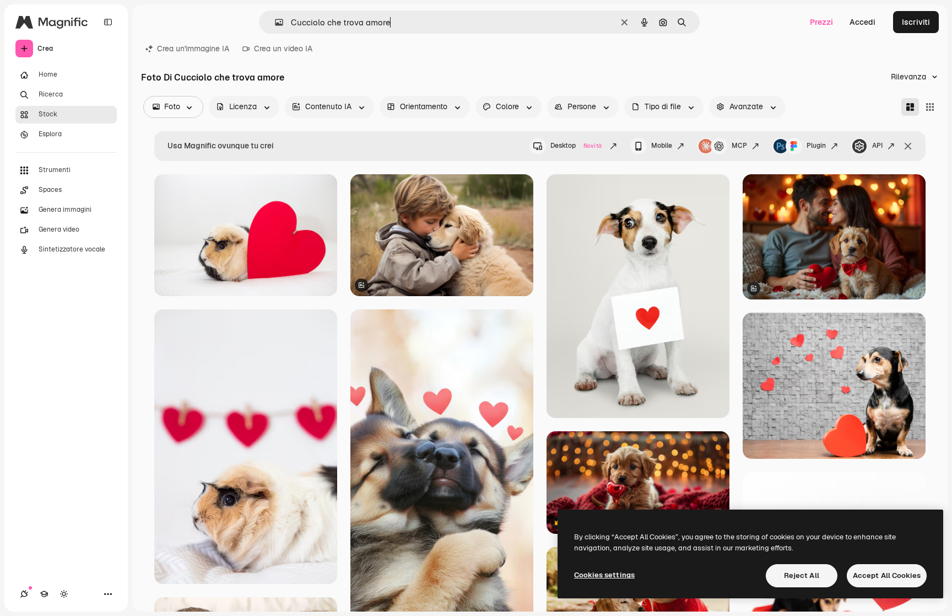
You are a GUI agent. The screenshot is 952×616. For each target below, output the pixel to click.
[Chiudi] (908, 146)
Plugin (816, 145)
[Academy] (44, 594)
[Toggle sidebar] (108, 22)
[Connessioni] (24, 594)
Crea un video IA (283, 48)
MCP (739, 145)
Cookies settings (604, 575)
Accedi (862, 22)
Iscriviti (916, 22)
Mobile (661, 145)
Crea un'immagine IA (193, 48)
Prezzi (821, 22)
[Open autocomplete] (274, 22)
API (877, 145)
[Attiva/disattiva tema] (64, 594)
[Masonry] (910, 107)
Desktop (576, 145)
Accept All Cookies (887, 575)
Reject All (801, 575)
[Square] (930, 107)
